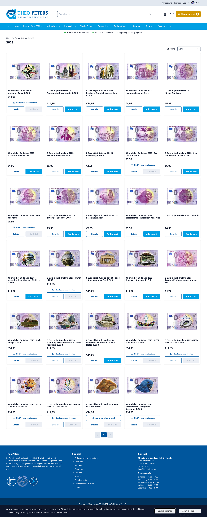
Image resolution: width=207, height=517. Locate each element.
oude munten (12, 460)
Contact (177, 3)
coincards (23, 460)
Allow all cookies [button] (190, 511)
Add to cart (73, 109)
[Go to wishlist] (172, 14)
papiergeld (32, 460)
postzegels (43, 460)
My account (167, 3)
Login (185, 3)
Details (16, 109)
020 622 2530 (143, 466)
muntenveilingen (13, 463)
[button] (196, 3)
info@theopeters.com (147, 469)
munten (54, 458)
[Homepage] (9, 26)
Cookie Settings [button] (165, 511)
